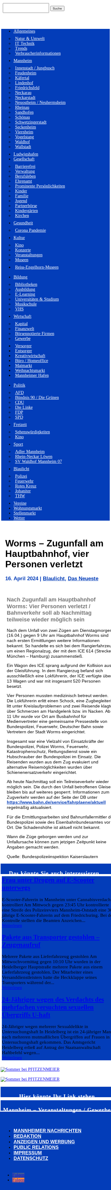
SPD (19, 417)
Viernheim (24, 132)
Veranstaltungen (29, 255)
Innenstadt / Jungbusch (35, 68)
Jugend (21, 201)
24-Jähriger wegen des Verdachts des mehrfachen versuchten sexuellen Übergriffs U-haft (53, 1007)
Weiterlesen (12, 925)
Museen (21, 260)
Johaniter (23, 491)
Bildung (20, 277)
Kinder (21, 191)
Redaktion (27, 1136)
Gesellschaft (24, 159)
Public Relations (36, 1147)
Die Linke (24, 407)
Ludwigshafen (26, 154)
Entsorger (23, 351)
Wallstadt (23, 146)
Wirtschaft (22, 316)
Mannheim (23, 60)
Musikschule (26, 304)
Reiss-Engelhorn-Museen (37, 267)
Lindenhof (24, 83)
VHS (19, 309)
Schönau (22, 117)
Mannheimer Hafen (32, 375)
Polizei (21, 476)
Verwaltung (25, 171)
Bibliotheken (26, 284)
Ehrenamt (23, 181)
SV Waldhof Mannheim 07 (38, 461)
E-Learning (25, 294)
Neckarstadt (25, 97)
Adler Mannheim (30, 451)
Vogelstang (24, 137)
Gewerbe (23, 338)
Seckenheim (25, 127)
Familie (21, 196)
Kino (19, 245)
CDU (19, 402)
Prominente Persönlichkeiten (40, 186)
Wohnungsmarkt (28, 508)
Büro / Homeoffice (31, 360)
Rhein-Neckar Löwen (33, 456)
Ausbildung (25, 289)
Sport (18, 444)
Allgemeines (24, 31)
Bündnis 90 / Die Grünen (37, 397)
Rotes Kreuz (25, 486)
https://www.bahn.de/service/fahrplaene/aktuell (56, 802)
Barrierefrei (25, 166)
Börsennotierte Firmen (34, 333)
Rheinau (22, 107)
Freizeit (20, 424)
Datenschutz (31, 1158)
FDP (19, 412)
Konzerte (23, 250)
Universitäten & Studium (37, 299)
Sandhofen (24, 112)
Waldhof (22, 142)
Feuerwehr (24, 481)
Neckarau (23, 92)
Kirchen (22, 215)
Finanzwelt (24, 328)
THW (20, 496)
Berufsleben (25, 176)
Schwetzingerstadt (31, 122)
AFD (19, 392)
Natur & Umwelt (30, 38)
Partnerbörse (26, 205)
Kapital (21, 323)
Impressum (28, 1152)
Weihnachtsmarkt (30, 370)
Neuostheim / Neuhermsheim (40, 102)
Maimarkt (23, 365)
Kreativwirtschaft (30, 355)
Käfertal (22, 78)
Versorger (23, 346)
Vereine (20, 503)
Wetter (19, 518)
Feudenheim (25, 73)
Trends (21, 48)
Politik (19, 385)
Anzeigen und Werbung (44, 1141)
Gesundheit (23, 223)
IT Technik (25, 43)
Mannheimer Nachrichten (47, 1130)
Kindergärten (26, 210)
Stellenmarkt (25, 513)
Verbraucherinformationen (38, 53)
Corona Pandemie (30, 230)
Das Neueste (83, 578)
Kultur (19, 237)
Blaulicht (21, 469)
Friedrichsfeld (27, 87)
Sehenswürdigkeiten (32, 432)
